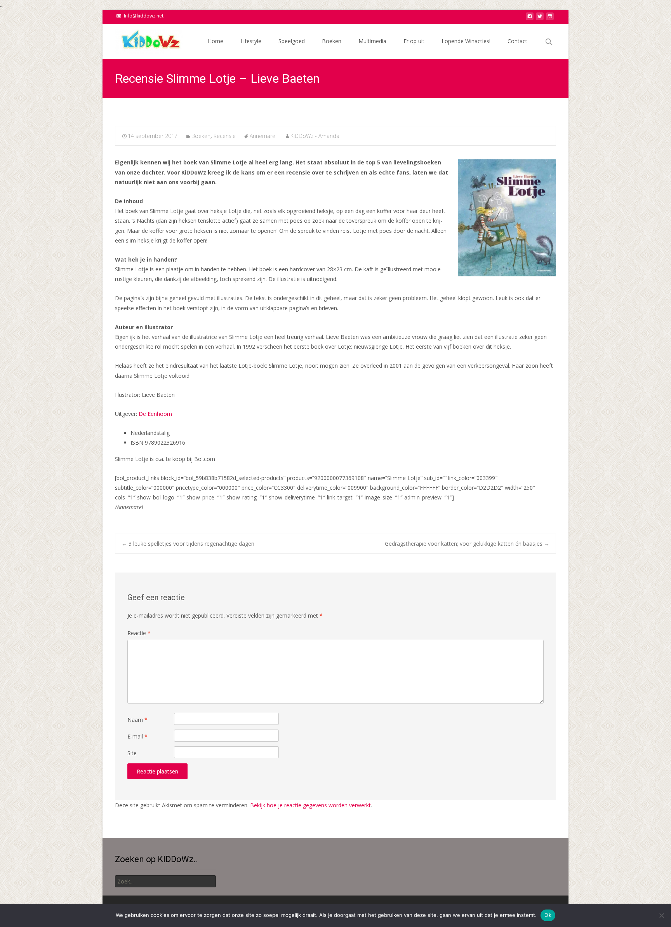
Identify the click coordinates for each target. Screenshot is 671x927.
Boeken (331, 41)
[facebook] (530, 18)
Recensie (225, 136)
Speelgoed (291, 41)
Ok (547, 915)
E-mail (137, 736)
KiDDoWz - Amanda (314, 136)
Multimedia (372, 41)
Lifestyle (250, 41)
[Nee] (661, 915)
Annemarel (263, 136)
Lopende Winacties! (466, 41)
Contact (517, 41)
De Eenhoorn (156, 413)
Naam (137, 719)
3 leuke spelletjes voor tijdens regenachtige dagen (188, 543)
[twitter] (540, 18)
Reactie (139, 633)
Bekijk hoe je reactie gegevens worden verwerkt (310, 805)
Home (215, 41)
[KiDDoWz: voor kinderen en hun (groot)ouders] (143, 39)
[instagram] (550, 18)
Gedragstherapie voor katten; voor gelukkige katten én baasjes (467, 543)
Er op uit (413, 41)
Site (132, 753)
